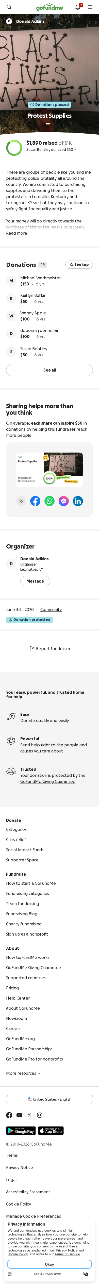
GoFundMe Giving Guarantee (47, 781)
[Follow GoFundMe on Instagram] (40, 1115)
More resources (21, 1073)
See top (82, 265)
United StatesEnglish (52, 1099)
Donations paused (52, 105)
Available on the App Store (51, 1130)
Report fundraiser (53, 648)
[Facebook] (35, 501)
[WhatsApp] (49, 501)
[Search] (9, 7)
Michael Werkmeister (40, 278)
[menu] (90, 7)
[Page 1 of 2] (48, 123)
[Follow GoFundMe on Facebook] (9, 1115)
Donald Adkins (34, 558)
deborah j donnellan (39, 330)
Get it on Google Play (21, 1130)
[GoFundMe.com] (49, 7)
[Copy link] (21, 501)
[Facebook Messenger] (64, 501)
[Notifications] (78, 7)
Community (51, 609)
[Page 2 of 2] (52, 123)
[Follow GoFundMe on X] (29, 1115)
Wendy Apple (33, 313)
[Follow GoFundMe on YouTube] (19, 1115)
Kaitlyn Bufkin (33, 295)
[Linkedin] (78, 501)
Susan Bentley (33, 348)
